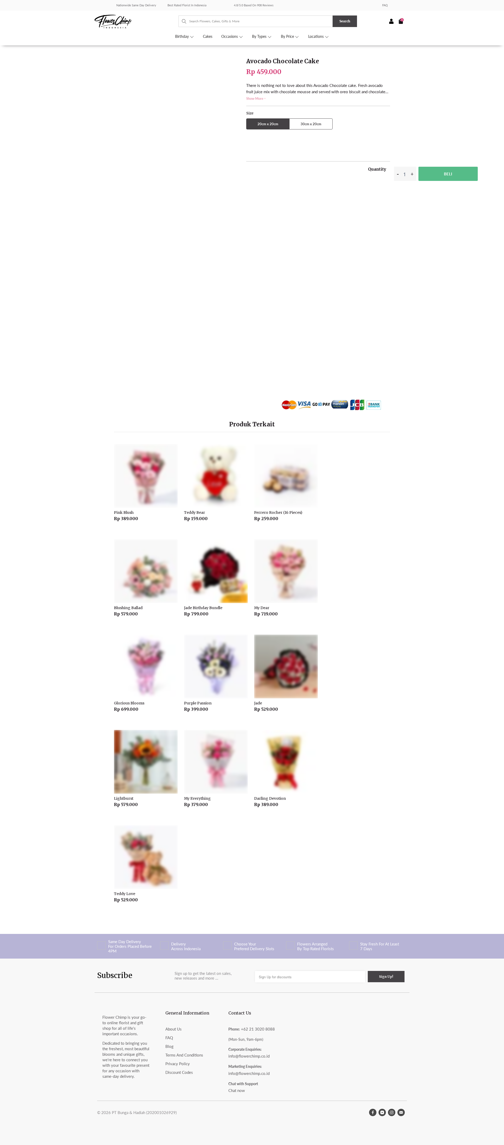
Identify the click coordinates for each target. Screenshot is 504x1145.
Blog (169, 1046)
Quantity (377, 169)
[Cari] (181, 21)
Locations (316, 36)
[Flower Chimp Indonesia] (136, 21)
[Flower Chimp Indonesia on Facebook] (372, 1112)
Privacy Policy (177, 1063)
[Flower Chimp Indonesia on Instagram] (391, 1112)
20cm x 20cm (268, 124)
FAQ (385, 5)
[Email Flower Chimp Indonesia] (401, 1112)
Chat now (236, 1090)
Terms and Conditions (184, 1055)
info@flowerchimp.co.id (249, 1056)
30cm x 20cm (311, 124)
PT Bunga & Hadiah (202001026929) (144, 1112)
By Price (288, 36)
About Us (173, 1029)
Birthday (182, 36)
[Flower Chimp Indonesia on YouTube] (382, 1112)
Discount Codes (179, 1072)
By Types (259, 36)
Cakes (207, 36)
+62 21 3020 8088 (258, 1029)
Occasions (230, 36)
